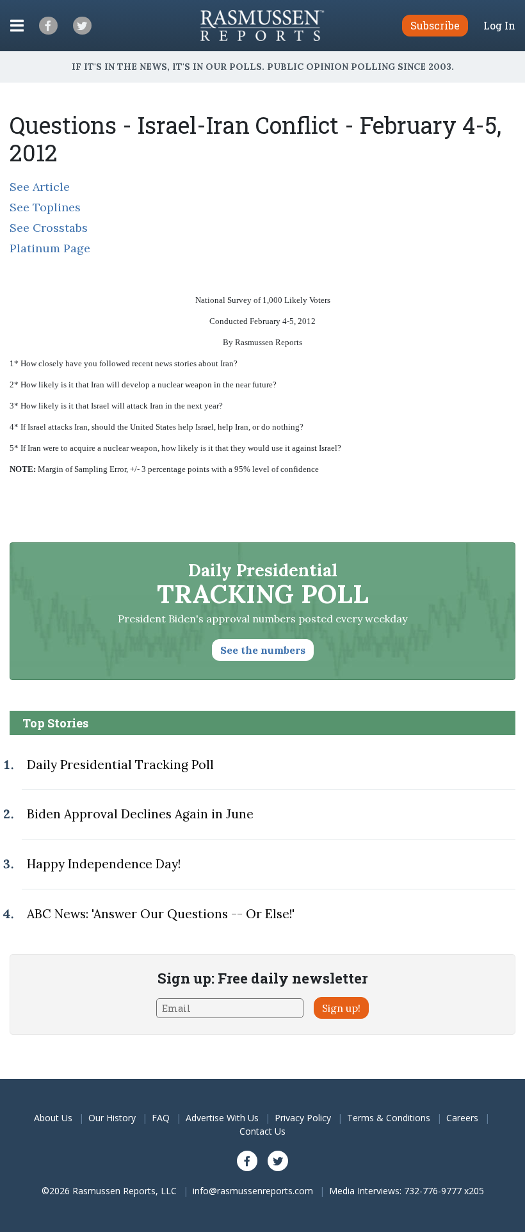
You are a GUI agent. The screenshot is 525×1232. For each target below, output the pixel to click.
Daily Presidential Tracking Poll (120, 764)
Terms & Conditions (388, 1118)
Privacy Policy (303, 1118)
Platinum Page (50, 248)
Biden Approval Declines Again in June (140, 814)
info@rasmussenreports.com (253, 1191)
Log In (499, 25)
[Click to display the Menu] (17, 25)
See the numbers (262, 650)
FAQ (161, 1118)
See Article (40, 186)
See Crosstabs (49, 227)
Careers (462, 1118)
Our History (112, 1118)
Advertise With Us (222, 1118)
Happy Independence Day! (104, 863)
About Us (53, 1118)
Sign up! (341, 1007)
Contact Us (262, 1131)
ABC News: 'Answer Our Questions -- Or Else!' (161, 913)
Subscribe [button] (435, 25)
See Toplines (45, 207)
